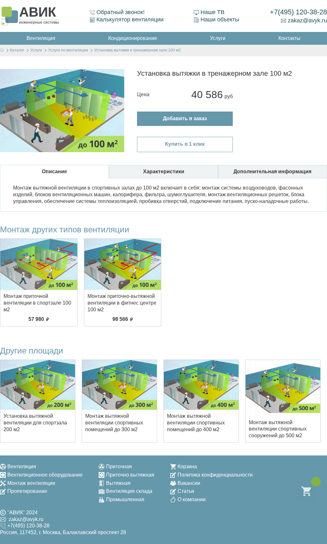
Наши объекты (220, 19)
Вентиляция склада (129, 491)
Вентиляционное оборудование (45, 475)
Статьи (186, 491)
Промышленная (125, 499)
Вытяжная (118, 483)
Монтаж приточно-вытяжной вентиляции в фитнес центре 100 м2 (121, 302)
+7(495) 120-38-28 (298, 12)
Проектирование (27, 491)
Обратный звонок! (120, 12)
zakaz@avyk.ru (307, 20)
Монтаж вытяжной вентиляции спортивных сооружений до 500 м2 (278, 429)
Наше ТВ (212, 12)
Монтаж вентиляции (31, 483)
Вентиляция (21, 466)
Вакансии (189, 483)
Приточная (119, 466)
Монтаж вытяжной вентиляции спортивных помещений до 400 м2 (196, 422)
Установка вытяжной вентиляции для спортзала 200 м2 (35, 422)
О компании (192, 499)
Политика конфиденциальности (215, 475)
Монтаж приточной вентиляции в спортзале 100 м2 (37, 302)
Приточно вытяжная (130, 475)
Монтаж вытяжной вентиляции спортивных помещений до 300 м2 (114, 422)
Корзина (187, 466)
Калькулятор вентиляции (130, 19)
